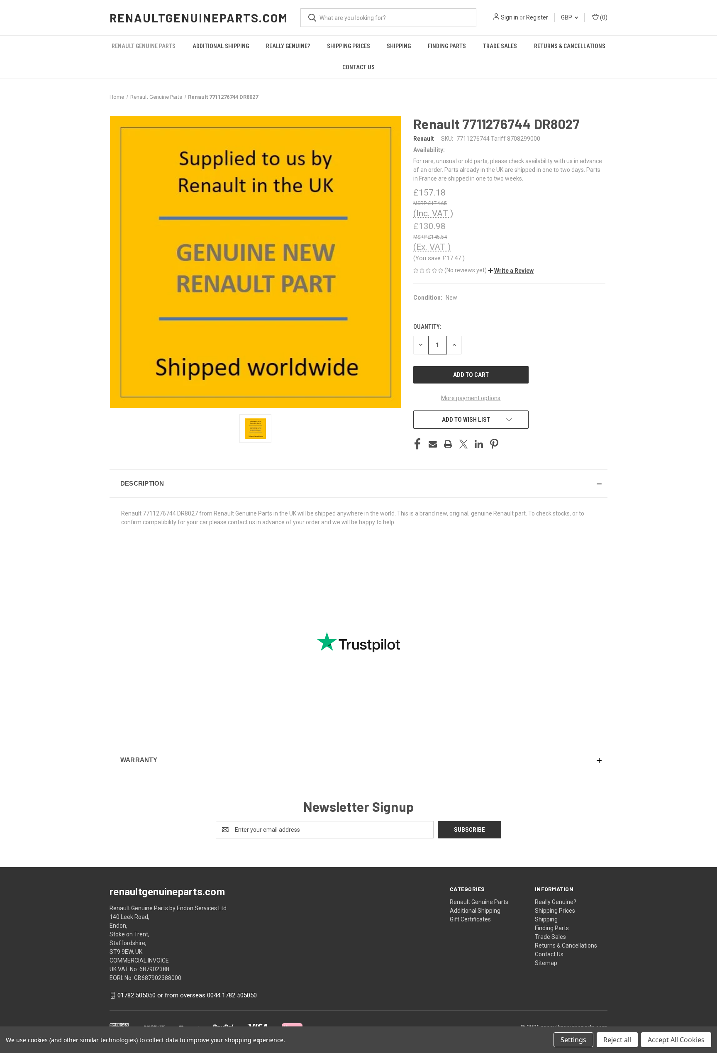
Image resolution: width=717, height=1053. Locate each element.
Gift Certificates (470, 919)
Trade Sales (500, 46)
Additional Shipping (221, 46)
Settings (573, 1039)
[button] (511, 270)
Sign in (509, 17)
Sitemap (546, 963)
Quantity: (427, 326)
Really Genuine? (288, 46)
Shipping (399, 46)
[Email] (433, 444)
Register (537, 17)
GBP (567, 17)
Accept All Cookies (676, 1039)
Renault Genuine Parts (144, 46)
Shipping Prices (348, 46)
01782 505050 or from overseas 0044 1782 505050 (187, 995)
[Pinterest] (494, 444)
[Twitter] (463, 444)
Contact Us (358, 67)
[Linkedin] (479, 444)
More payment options (470, 398)
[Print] (448, 444)
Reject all (617, 1039)
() (603, 17)
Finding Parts (447, 46)
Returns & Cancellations (569, 46)
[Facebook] (417, 444)
